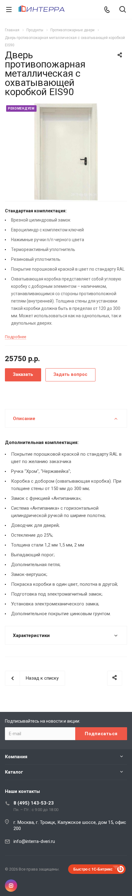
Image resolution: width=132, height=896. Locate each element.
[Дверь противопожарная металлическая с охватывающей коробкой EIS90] (66, 152)
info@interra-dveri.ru (34, 841)
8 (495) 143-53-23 (34, 803)
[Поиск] (122, 10)
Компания (16, 756)
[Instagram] (11, 885)
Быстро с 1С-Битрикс (93, 869)
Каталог (14, 772)
